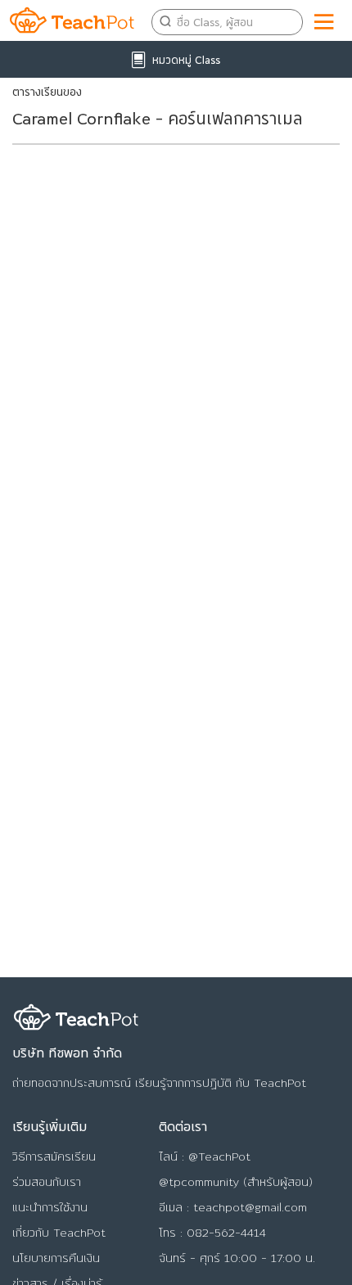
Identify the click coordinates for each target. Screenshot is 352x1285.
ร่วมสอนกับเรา (46, 1182)
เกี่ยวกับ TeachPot (59, 1232)
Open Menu (325, 19)
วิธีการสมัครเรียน (54, 1156)
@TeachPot (219, 1156)
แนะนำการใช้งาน (50, 1207)
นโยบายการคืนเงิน (56, 1258)
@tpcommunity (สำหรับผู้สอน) (236, 1182)
